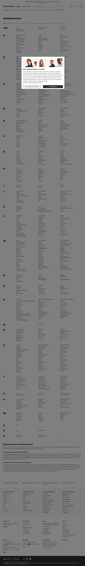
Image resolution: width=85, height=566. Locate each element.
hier (35, 81)
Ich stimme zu (53, 86)
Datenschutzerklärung (32, 82)
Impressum (40, 82)
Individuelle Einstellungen (32, 86)
